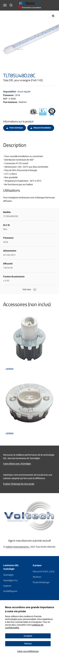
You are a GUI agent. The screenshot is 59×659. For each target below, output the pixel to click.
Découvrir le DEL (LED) (43, 571)
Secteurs (37, 577)
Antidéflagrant (10, 591)
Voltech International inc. (17, 547)
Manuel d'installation (42, 128)
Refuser (28, 643)
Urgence (7, 586)
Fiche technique (16, 128)
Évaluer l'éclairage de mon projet (18, 484)
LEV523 (9, 369)
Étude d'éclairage (41, 582)
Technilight (8, 575)
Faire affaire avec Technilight (17, 463)
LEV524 (9, 433)
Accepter (28, 636)
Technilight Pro (10, 580)
